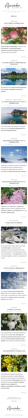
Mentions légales (12, 397)
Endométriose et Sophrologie (14, 351)
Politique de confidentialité (14, 398)
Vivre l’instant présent (14, 223)
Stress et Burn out (18, 99)
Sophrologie (14, 21)
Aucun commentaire (19, 25)
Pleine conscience (14, 220)
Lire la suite (23, 56)
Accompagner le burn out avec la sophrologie (14, 102)
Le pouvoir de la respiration (14, 268)
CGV (19, 397)
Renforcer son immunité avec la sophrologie (14, 182)
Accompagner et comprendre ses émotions (14, 63)
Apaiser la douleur (14, 309)
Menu (14, 16)
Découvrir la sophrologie (14, 23)
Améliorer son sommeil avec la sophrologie (14, 141)
